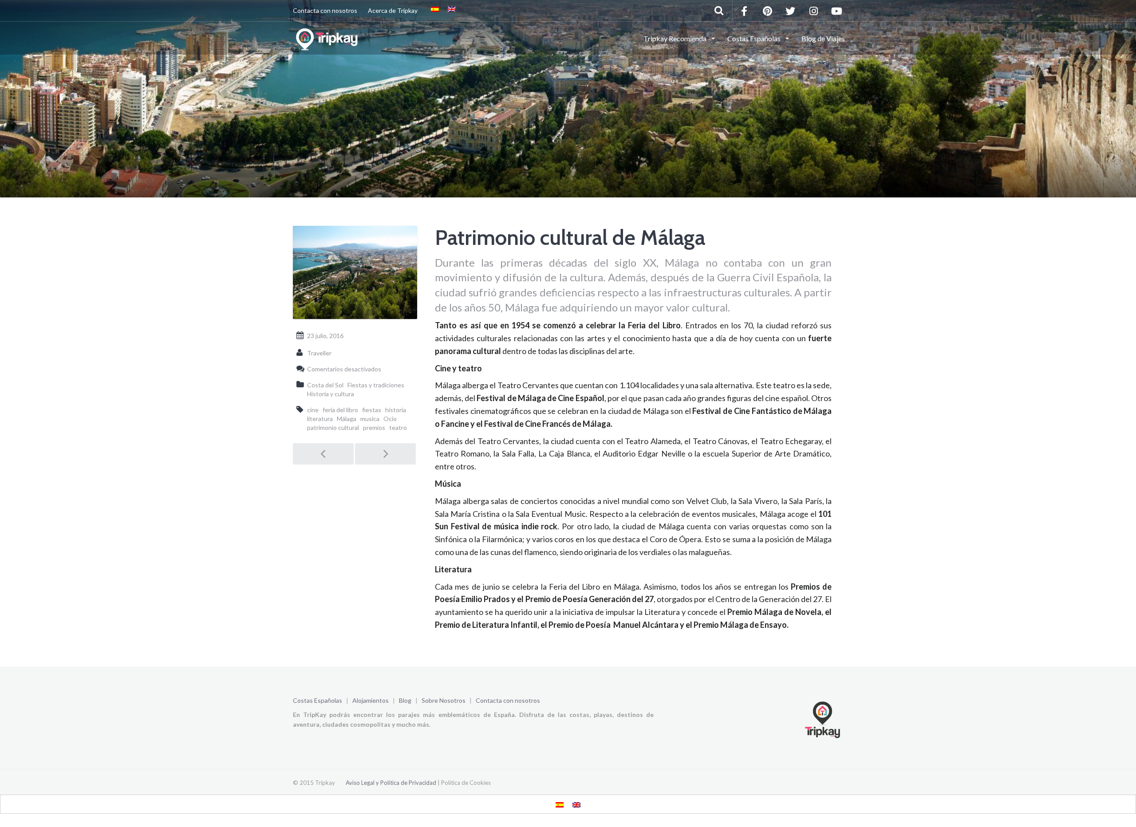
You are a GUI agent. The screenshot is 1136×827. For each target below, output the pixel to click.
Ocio (390, 418)
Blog (405, 700)
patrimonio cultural (333, 427)
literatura (320, 418)
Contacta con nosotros (325, 10)
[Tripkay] (328, 38)
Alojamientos (370, 700)
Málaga (346, 418)
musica (369, 418)
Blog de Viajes (823, 38)
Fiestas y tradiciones (375, 385)
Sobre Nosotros (443, 700)
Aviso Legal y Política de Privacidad (391, 782)
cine (313, 410)
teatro (398, 427)
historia (395, 410)
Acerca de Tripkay (393, 10)
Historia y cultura (330, 394)
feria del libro (340, 410)
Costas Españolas (317, 700)
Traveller (319, 353)
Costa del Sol (325, 385)
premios (374, 427)
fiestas (371, 410)
